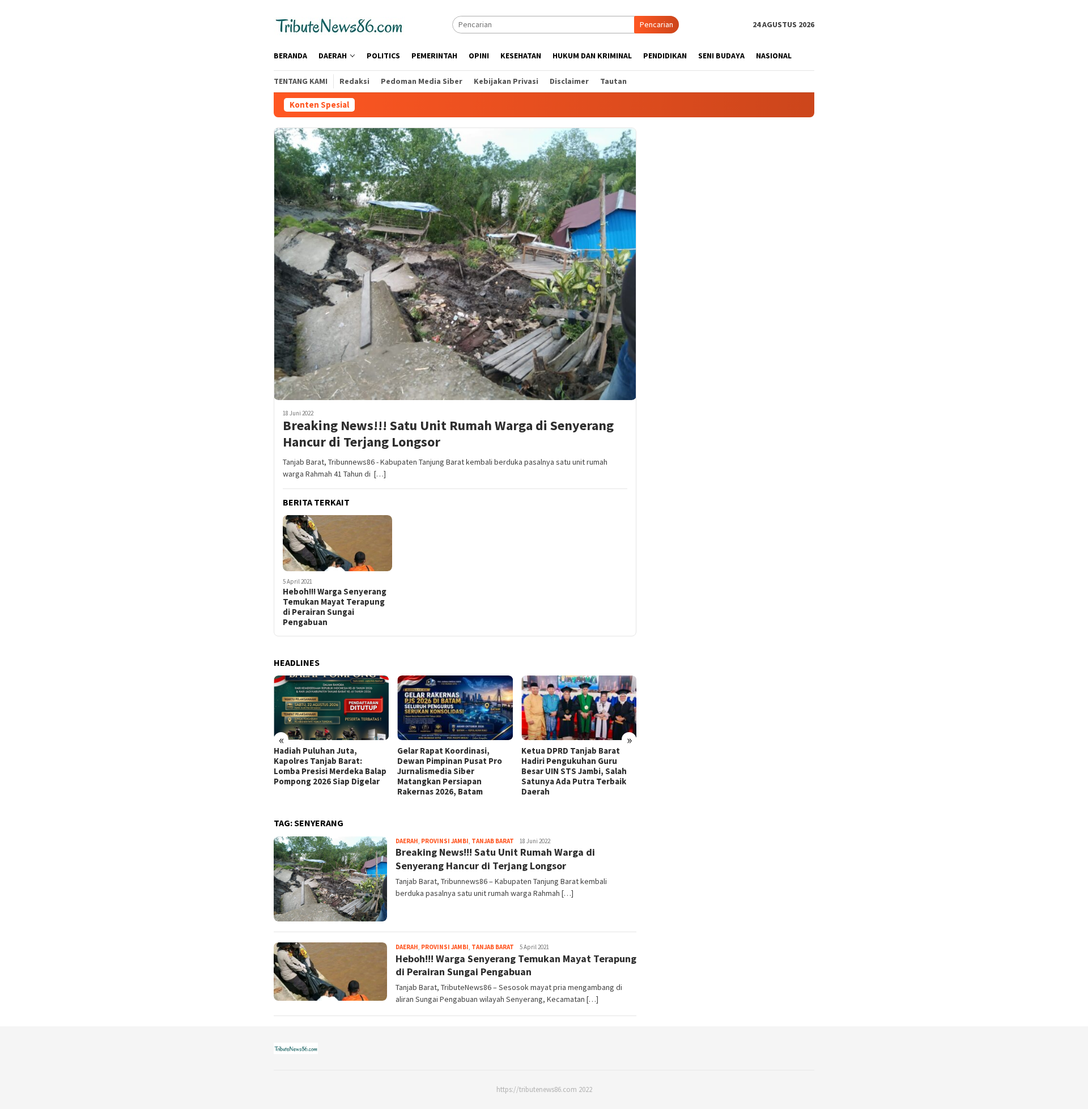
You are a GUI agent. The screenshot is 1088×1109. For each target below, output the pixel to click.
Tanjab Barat (492, 841)
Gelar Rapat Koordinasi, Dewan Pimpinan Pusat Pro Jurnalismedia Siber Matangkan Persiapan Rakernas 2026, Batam (449, 771)
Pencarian (656, 24)
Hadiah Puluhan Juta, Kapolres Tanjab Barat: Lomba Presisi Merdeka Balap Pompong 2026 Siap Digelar (330, 766)
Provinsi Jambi (445, 841)
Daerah (407, 841)
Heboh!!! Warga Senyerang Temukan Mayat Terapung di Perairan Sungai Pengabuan (334, 607)
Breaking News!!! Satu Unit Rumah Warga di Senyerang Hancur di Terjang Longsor (448, 434)
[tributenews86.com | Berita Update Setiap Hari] (339, 24)
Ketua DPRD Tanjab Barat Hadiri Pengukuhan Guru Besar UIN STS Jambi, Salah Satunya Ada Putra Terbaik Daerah (574, 771)
